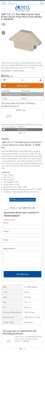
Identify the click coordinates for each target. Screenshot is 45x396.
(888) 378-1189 (28, 208)
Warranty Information (24, 199)
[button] (20, 133)
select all (15, 106)
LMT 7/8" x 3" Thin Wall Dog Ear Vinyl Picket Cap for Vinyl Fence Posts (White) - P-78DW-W (28, 339)
